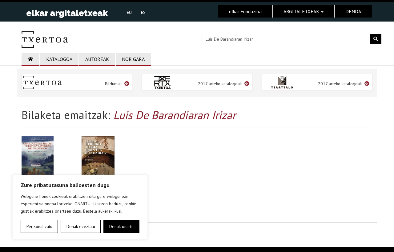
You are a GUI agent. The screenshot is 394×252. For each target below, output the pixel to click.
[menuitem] (129, 12)
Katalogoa (59, 59)
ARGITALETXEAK (301, 11)
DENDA (353, 11)
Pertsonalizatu (39, 226)
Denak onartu (121, 226)
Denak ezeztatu (80, 226)
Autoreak (97, 59)
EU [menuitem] (129, 12)
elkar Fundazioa (245, 11)
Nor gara (133, 59)
